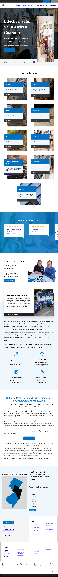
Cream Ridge (34, 506)
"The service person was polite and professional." (14, 230)
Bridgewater (34, 503)
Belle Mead (34, 496)
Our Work (24, 5)
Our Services (17, 5)
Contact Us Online (5, 520)
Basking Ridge (34, 492)
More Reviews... (29, 245)
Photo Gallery (48, 549)
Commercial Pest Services (36, 528)
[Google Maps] (6, 570)
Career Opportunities (8, 553)
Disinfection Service (49, 529)
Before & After (36, 551)
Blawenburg (34, 499)
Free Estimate (53, 5)
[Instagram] (11, 535)
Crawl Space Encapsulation (48, 527)
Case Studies (48, 552)
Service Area (47, 5)
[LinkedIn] (10, 535)
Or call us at (4, 526)
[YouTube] (5, 535)
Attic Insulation (48, 525)
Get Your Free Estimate (9, 49)
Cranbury (33, 504)
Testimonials (36, 553)
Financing (42, 5)
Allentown (33, 491)
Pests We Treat (36, 524)
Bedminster (34, 494)
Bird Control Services (49, 523)
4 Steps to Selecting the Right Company (21, 553)
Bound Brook (34, 501)
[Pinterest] (3, 535)
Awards (6, 551)
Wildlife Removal (36, 530)
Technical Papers (20, 555)
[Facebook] (6, 535)
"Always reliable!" (36, 229)
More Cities (32, 510)
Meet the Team (7, 556)
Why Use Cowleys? (21, 550)
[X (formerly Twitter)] (8, 535)
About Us (30, 5)
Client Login (36, 5)
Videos (47, 550)
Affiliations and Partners (21, 549)
